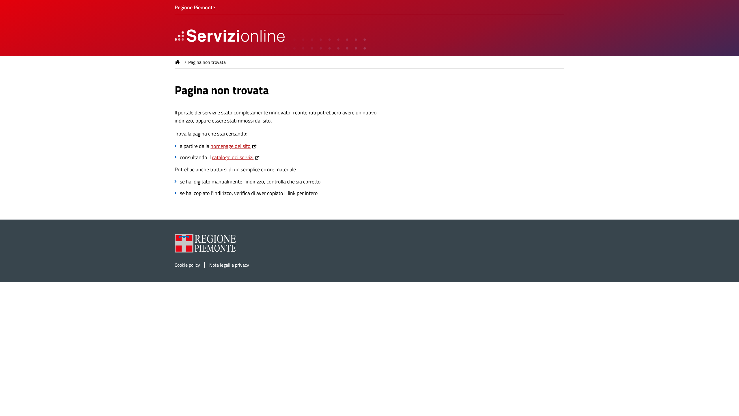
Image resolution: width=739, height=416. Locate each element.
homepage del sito (230, 146)
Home (177, 62)
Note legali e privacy (229, 265)
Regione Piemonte (195, 7)
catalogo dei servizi (232, 157)
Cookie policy (187, 265)
